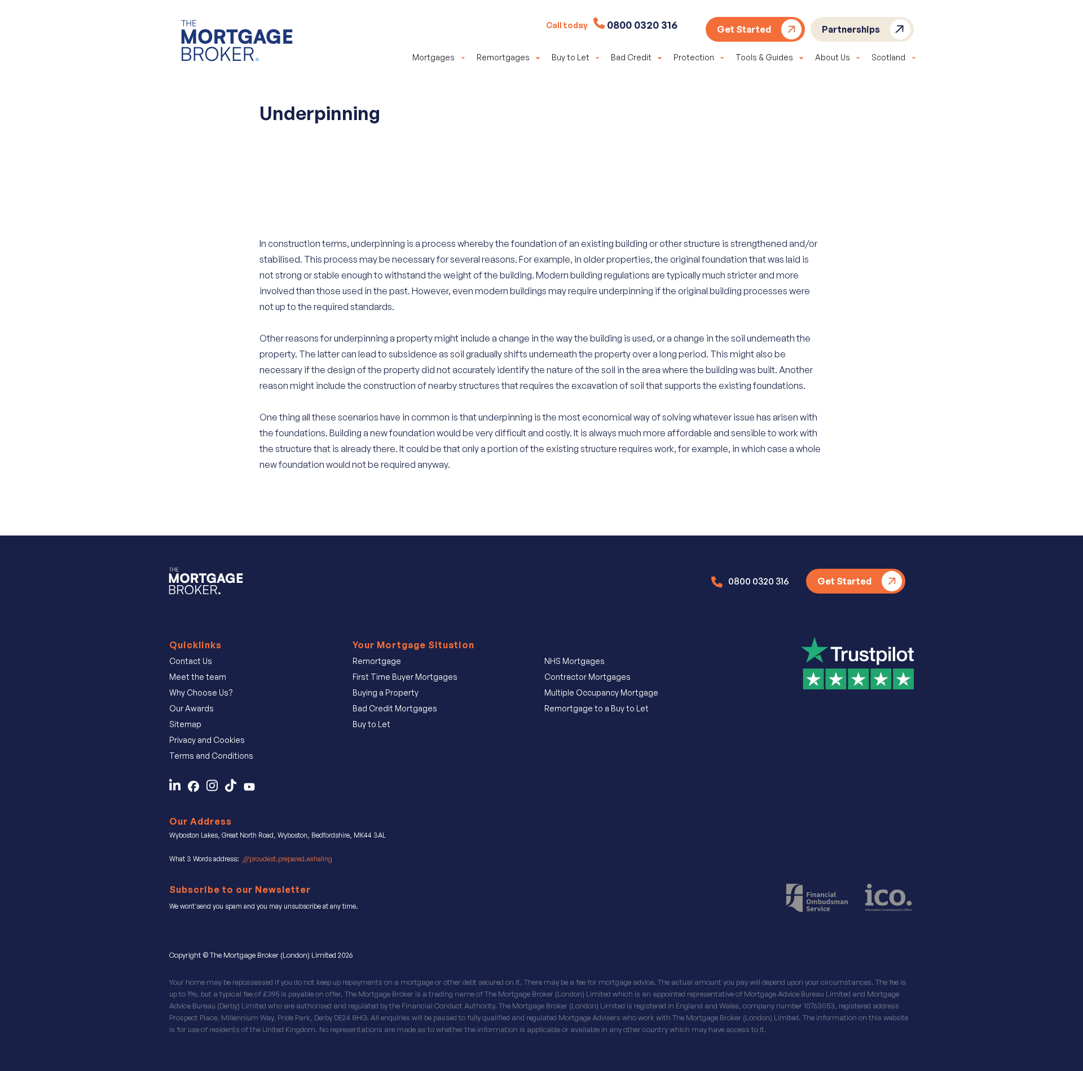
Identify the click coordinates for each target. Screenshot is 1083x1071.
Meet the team (197, 676)
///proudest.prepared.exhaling (287, 859)
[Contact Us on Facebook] (197, 788)
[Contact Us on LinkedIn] (177, 788)
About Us (832, 57)
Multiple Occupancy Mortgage (601, 692)
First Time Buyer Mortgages (405, 676)
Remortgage (377, 661)
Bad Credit (631, 57)
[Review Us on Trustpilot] (857, 662)
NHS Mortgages (574, 661)
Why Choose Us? (201, 692)
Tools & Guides (764, 57)
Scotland (888, 57)
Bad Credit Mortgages (395, 708)
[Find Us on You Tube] (252, 788)
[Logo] (237, 42)
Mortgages (433, 57)
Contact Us (190, 661)
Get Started (744, 29)
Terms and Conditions (211, 755)
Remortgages (503, 57)
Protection (693, 57)
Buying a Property (386, 692)
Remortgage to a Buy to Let (596, 708)
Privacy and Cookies (207, 740)
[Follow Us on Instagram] (215, 788)
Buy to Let (570, 57)
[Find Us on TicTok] (234, 788)
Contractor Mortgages (587, 676)
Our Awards (191, 708)
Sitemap (185, 724)
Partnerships (851, 29)
